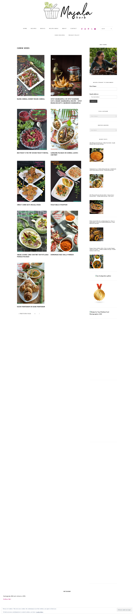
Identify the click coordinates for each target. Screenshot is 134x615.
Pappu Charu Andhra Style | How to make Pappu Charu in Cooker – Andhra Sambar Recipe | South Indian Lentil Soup (102, 249)
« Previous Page (25, 313)
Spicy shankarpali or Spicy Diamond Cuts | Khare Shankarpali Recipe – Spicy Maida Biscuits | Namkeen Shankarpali (66, 101)
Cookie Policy (39, 612)
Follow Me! (7, 599)
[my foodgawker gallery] (103, 276)
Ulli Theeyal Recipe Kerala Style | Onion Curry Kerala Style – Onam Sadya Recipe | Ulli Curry (102, 195)
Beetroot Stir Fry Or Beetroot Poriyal (32, 153)
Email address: (94, 94)
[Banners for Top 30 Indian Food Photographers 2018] (103, 314)
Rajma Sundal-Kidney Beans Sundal (31, 99)
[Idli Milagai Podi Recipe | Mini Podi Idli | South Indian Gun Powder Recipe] (96, 161)
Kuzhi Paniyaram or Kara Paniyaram (31, 307)
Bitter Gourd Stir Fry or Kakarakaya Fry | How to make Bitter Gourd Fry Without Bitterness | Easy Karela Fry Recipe (102, 222)
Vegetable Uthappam (59, 205)
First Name (93, 86)
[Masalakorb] (67, 23)
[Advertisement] (103, 349)
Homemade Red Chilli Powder (62, 255)
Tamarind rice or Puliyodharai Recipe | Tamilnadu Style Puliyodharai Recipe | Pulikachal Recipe (103, 169)
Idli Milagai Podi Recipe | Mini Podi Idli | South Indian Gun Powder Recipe (102, 143)
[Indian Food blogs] (99, 303)
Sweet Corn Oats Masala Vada (29, 205)
